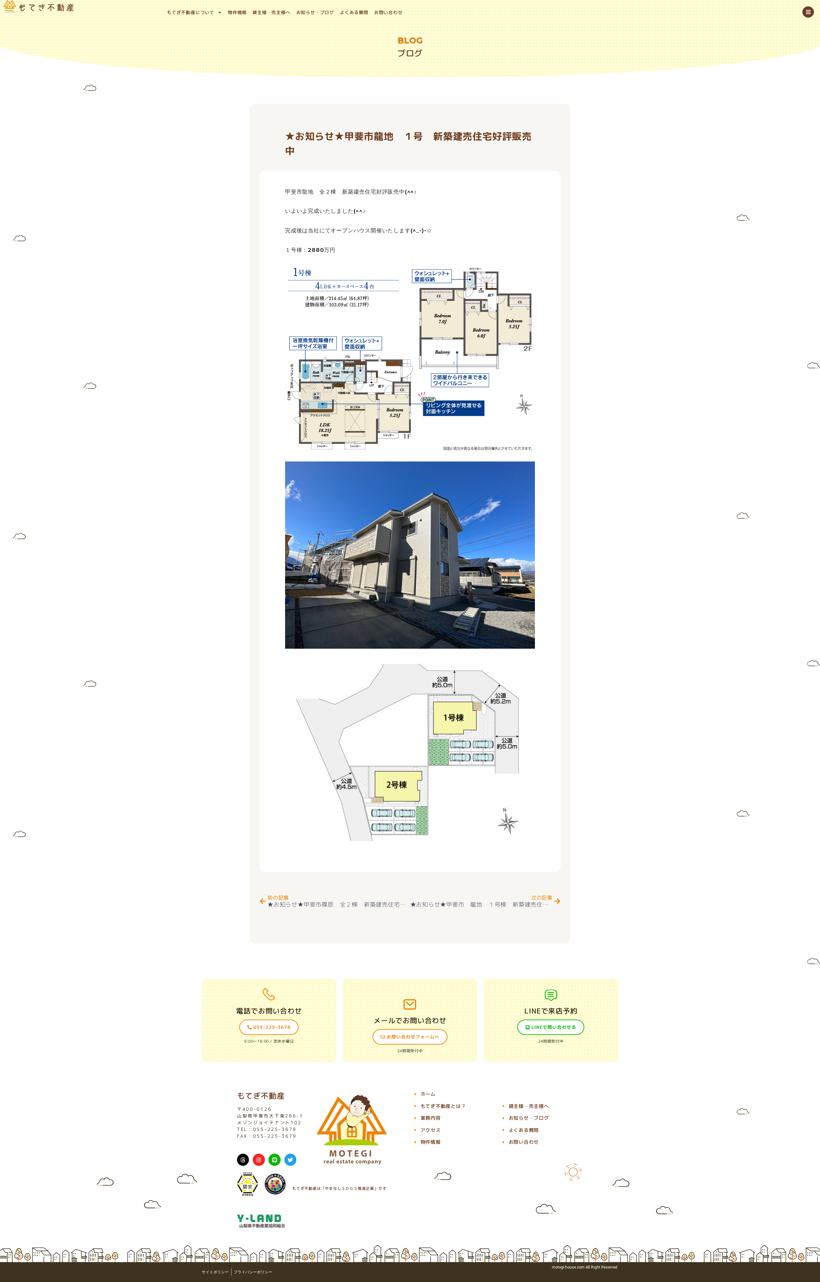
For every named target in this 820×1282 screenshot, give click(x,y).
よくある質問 (354, 12)
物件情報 (237, 12)
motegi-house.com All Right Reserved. (585, 1267)
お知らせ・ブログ (315, 12)
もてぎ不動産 (261, 1095)
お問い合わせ (388, 12)
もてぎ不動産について (190, 12)
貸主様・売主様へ (271, 12)
